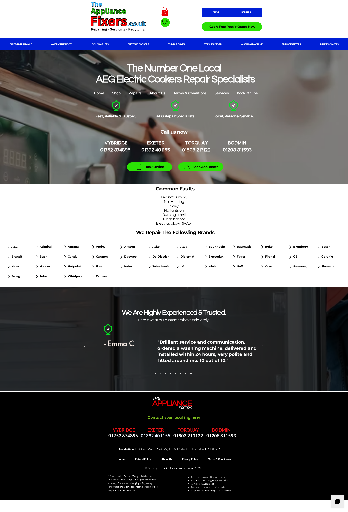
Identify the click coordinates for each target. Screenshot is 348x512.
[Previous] (84, 346)
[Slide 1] (155, 373)
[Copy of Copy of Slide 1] (165, 373)
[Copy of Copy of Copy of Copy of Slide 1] (175, 373)
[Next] (262, 346)
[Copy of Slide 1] (160, 373)
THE (156, 398)
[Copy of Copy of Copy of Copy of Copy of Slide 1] (180, 373)
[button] (164, 11)
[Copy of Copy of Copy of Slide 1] (170, 373)
